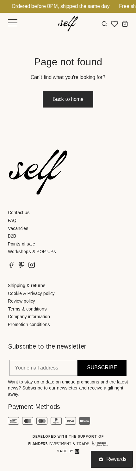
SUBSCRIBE (102, 367)
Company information (29, 316)
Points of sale (21, 243)
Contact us (19, 212)
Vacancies (18, 228)
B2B (12, 236)
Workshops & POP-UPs (32, 251)
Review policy (21, 301)
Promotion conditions (29, 324)
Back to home (68, 99)
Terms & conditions (27, 308)
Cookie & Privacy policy (31, 293)
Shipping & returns (27, 285)
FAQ (12, 220)
